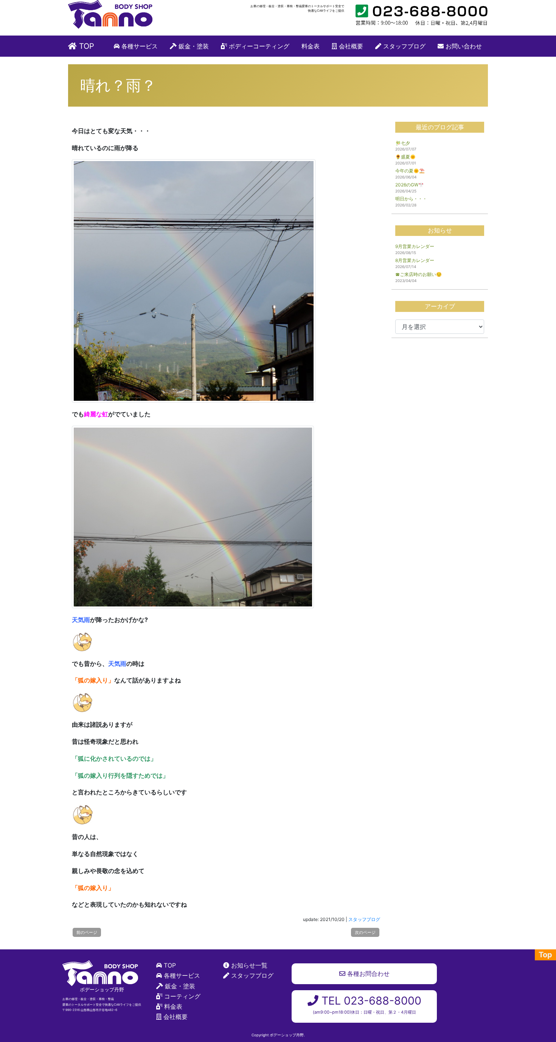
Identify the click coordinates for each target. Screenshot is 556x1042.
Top (545, 954)
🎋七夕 (402, 143)
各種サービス (139, 46)
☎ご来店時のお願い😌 (418, 274)
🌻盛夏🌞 (405, 157)
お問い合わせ (463, 46)
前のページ (86, 932)
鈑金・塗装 (193, 46)
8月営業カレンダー (414, 260)
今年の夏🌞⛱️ (410, 171)
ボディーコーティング (258, 46)
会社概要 (350, 46)
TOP (85, 46)
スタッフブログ (403, 46)
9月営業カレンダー (414, 246)
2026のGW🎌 (409, 185)
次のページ (365, 932)
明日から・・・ (411, 199)
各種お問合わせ (367, 973)
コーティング (182, 996)
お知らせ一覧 (249, 965)
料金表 (310, 46)
